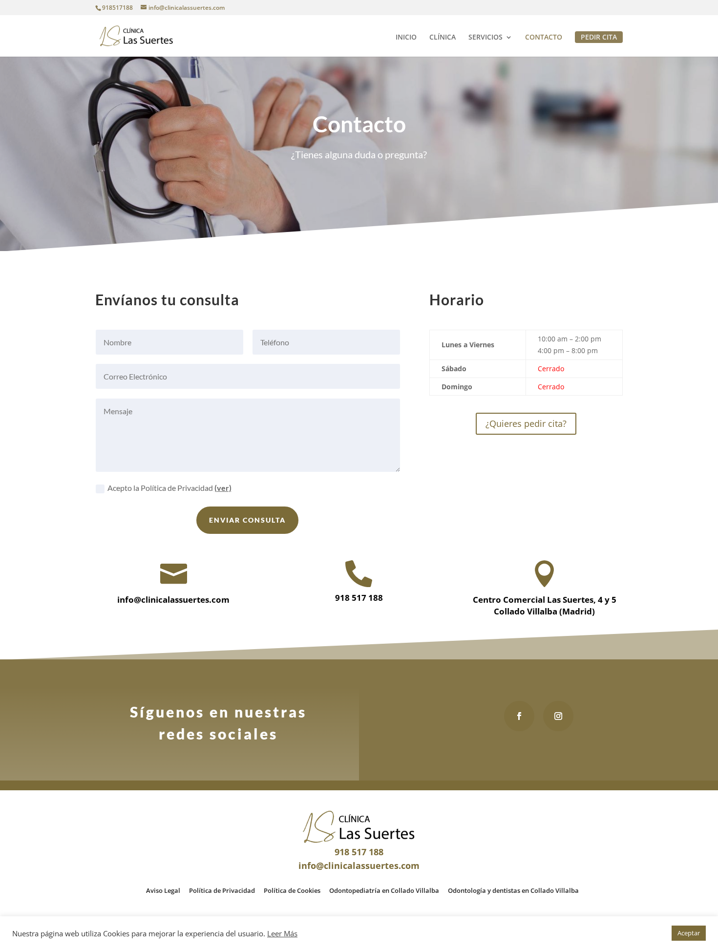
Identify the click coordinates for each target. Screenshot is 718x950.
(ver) (223, 487)
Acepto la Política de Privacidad (169, 487)
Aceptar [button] (688, 933)
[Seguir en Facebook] (519, 716)
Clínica (442, 38)
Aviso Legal (163, 891)
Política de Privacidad (222, 891)
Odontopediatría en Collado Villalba (384, 891)
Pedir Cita (599, 37)
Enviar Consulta (247, 520)
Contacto (543, 38)
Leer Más (282, 933)
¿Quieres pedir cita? (526, 423)
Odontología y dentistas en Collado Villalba (513, 891)
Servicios (485, 38)
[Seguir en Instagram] (558, 716)
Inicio (406, 38)
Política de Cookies (292, 891)
